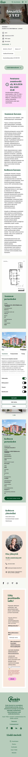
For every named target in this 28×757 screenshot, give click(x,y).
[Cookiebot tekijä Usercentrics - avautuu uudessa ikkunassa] (20, 350)
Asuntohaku (17, 2)
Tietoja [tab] (23, 353)
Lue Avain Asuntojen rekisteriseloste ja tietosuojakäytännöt (13, 651)
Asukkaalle (14, 747)
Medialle (14, 752)
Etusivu (14, 744)
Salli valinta (14, 402)
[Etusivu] (3, 2)
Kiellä (14, 406)
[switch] (24, 383)
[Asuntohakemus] (22, 2)
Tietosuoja (14, 721)
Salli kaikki (14, 397)
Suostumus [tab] (5, 353)
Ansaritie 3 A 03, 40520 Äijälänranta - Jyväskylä (12, 28)
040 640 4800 (11, 563)
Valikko (25, 2)
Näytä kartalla (5, 44)
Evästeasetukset (14, 724)
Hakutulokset (4, 26)
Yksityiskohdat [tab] (14, 353)
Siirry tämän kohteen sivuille (13, 498)
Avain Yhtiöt (14, 750)
